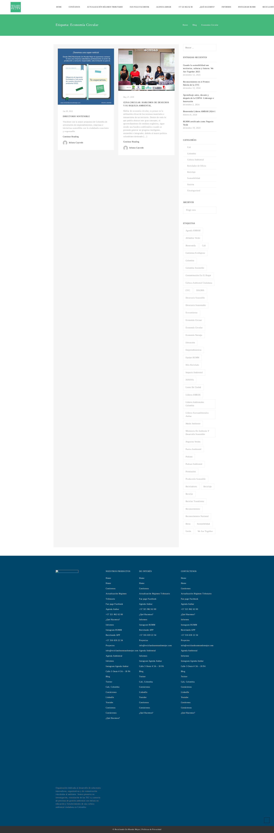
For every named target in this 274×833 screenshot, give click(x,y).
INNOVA (190, 380)
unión (188, 531)
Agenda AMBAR (193, 231)
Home (59, 7)
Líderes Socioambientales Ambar (197, 414)
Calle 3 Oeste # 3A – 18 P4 (118, 671)
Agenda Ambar (163, 7)
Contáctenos (111, 692)
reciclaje (208, 487)
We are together (205, 531)
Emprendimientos (194, 350)
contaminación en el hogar (198, 275)
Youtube (109, 702)
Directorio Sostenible (76, 116)
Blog (195, 25)
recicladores (191, 487)
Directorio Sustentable (196, 305)
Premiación (191, 472)
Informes (110, 625)
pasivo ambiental (193, 449)
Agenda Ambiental (114, 656)
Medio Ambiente (193, 424)
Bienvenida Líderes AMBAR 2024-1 (199, 111)
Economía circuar (194, 320)
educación (190, 343)
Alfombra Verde (193, 238)
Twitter (109, 682)
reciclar (189, 494)
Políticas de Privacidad (151, 829)
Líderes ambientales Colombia (195, 403)
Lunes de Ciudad (193, 387)
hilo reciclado (192, 365)
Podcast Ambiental (194, 464)
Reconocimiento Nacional (197, 516)
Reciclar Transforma (195, 501)
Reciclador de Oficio (196, 166)
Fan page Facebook (139, 7)
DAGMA (200, 290)
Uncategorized (193, 191)
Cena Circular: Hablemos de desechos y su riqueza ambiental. (146, 104)
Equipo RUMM (192, 357)
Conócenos (74, 7)
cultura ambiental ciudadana (199, 283)
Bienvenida (191, 246)
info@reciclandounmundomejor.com (122, 651)
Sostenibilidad (193, 178)
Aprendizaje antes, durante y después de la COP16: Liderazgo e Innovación (198, 98)
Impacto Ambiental (194, 372)
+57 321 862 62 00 (185, 7)
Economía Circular (194, 328)
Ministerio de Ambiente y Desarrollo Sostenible (197, 432)
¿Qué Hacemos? (207, 7)
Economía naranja (194, 335)
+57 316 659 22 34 (114, 640)
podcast (189, 457)
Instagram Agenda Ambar (117, 666)
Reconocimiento (193, 509)
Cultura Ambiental (195, 160)
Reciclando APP (113, 635)
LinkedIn (110, 697)
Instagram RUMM (114, 630)
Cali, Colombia (112, 687)
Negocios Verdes (193, 442)
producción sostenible (196, 479)
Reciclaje (191, 172)
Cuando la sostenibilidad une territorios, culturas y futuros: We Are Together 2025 (198, 68)
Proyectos (110, 645)
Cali (189, 147)
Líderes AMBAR (193, 395)
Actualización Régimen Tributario (105, 7)
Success (190, 184)
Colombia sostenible (195, 268)
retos (188, 524)
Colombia (191, 154)
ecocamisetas (192, 313)
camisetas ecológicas (195, 253)
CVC (188, 290)
